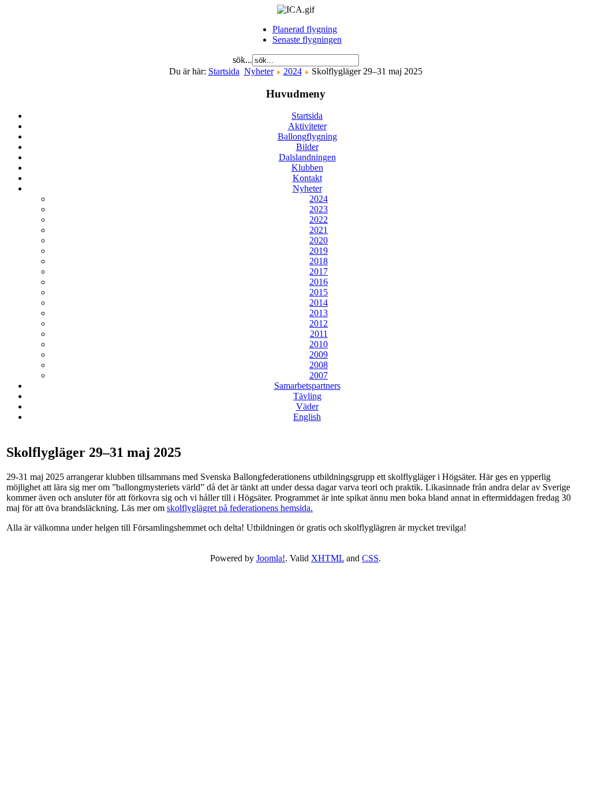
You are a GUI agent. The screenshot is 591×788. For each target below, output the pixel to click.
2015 (318, 292)
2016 (318, 282)
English (307, 417)
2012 (318, 323)
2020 (318, 240)
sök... (242, 60)
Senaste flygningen (307, 39)
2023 (318, 209)
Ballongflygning (307, 136)
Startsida (224, 71)
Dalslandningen (307, 157)
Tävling (307, 396)
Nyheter (259, 71)
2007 (318, 375)
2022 (318, 219)
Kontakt (307, 178)
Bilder (307, 147)
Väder (307, 406)
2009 (318, 354)
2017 (318, 271)
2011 (319, 334)
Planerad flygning (304, 29)
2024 (292, 71)
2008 (318, 365)
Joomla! (270, 558)
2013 (318, 313)
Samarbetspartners (307, 386)
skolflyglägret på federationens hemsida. (240, 508)
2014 (318, 302)
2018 (318, 261)
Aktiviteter (307, 126)
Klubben (307, 167)
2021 (318, 230)
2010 (318, 344)
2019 (318, 251)
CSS (370, 558)
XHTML (327, 558)
